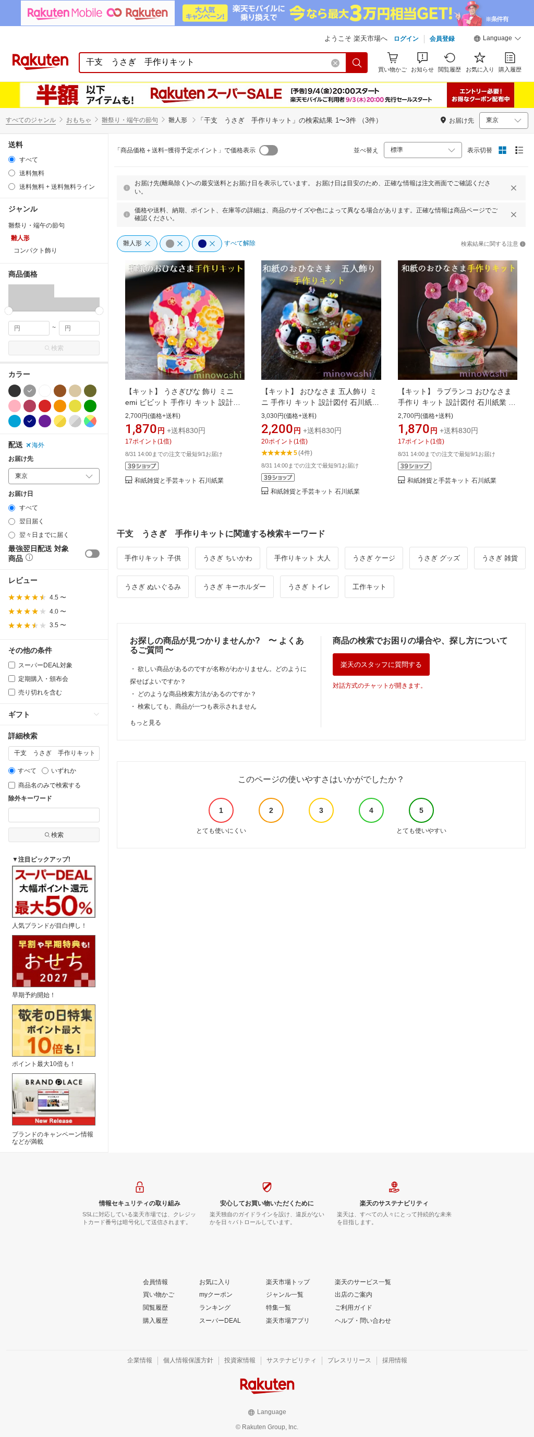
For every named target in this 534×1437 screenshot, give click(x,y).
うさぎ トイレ (309, 587)
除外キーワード (30, 798)
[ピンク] (14, 406)
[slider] (9, 311)
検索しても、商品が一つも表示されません (197, 706)
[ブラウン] (60, 391)
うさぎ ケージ (374, 558)
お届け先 (20, 459)
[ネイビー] (29, 421)
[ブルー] (14, 421)
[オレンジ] (60, 406)
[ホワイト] (45, 391)
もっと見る (145, 722)
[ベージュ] (75, 391)
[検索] (357, 62)
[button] (497, 39)
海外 (38, 445)
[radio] (11, 159)
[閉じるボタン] (513, 187)
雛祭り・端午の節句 (130, 120)
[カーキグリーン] (90, 391)
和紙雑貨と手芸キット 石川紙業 (179, 480)
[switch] (92, 553)
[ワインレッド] (29, 406)
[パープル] (45, 421)
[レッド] (45, 406)
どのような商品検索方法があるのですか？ (197, 694)
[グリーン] (90, 406)
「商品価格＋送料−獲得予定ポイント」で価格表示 (185, 150)
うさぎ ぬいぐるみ (153, 587)
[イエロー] (75, 406)
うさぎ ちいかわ (227, 558)
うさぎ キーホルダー (234, 587)
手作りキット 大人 (302, 558)
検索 (57, 348)
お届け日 (20, 493)
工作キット (369, 587)
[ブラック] (14, 391)
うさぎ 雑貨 (500, 558)
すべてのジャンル (31, 120)
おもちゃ (78, 120)
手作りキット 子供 (153, 558)
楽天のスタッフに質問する (381, 664)
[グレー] (29, 391)
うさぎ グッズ (438, 558)
